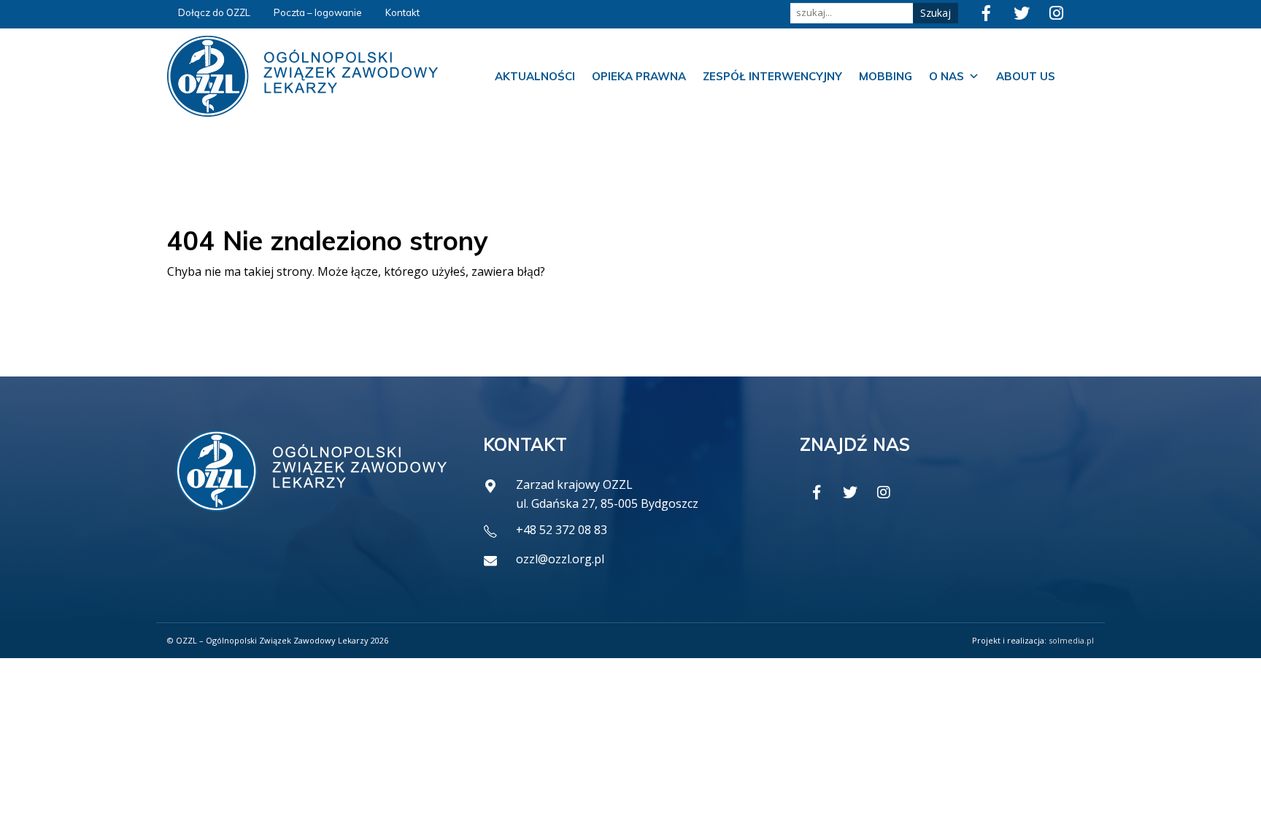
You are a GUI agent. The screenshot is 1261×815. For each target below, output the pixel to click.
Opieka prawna (639, 76)
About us (1025, 76)
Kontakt (402, 12)
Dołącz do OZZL (214, 12)
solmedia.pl (1071, 640)
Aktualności (535, 76)
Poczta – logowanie (318, 12)
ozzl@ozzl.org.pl (560, 559)
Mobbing (885, 76)
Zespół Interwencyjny (772, 76)
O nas (946, 76)
